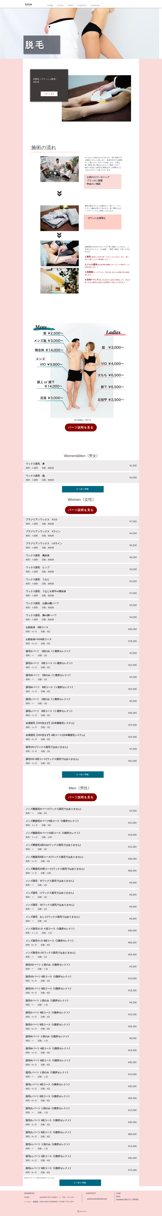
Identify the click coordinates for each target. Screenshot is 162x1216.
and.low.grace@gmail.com (97, 1199)
